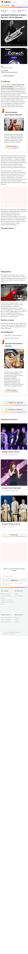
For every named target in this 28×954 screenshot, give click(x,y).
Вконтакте (17, 617)
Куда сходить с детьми (6, 617)
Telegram (17, 621)
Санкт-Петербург (19, 595)
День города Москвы (6, 621)
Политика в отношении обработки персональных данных (7, 602)
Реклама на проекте (5, 593)
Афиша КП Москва (5, 11)
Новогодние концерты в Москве (9, 72)
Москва (16, 593)
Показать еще (14, 534)
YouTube (17, 619)
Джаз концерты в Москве (22, 11)
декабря (4, 84)
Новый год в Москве (6, 619)
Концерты (13, 11)
